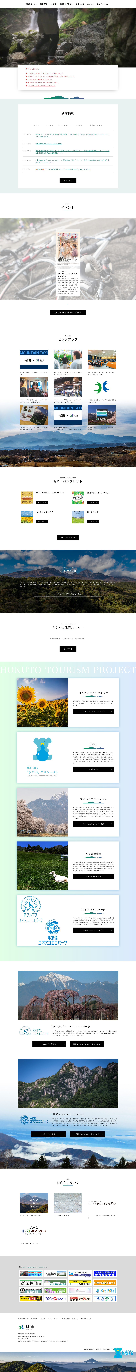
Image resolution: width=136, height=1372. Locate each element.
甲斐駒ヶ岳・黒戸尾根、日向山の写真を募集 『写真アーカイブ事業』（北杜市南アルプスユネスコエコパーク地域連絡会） (72, 135)
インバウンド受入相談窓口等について (41, 86)
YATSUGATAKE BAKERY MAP (50, 493)
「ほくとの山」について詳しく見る (68, 594)
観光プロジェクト (103, 4)
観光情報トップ (31, 4)
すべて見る (68, 180)
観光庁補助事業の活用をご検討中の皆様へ (43, 82)
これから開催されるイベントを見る (68, 312)
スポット (90, 4)
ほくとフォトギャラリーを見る (93, 711)
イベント (53, 4)
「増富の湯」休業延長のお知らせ (40, 79)
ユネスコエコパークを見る (93, 930)
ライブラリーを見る (68, 537)
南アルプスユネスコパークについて (86, 1044)
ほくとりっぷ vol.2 (44, 512)
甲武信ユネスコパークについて (87, 1134)
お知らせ (37, 125)
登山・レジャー (64, 125)
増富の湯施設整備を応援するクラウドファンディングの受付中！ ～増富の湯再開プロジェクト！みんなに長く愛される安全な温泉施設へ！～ (72, 152)
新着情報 (43, 4)
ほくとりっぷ (93, 512)
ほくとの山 (80, 4)
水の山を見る (94, 769)
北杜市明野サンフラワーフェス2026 (49, 144)
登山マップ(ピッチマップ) (98, 493)
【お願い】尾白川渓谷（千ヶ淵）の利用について (45, 73)
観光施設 (79, 125)
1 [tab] (68, 304)
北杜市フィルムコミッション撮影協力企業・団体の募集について (51, 76)
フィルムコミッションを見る (94, 824)
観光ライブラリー (66, 4)
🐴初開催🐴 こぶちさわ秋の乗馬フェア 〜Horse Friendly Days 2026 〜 (63, 169)
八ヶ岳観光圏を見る (93, 876)
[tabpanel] (68, 262)
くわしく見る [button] (42, 502)
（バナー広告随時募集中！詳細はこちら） (35, 1267)
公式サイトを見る (49, 1044)
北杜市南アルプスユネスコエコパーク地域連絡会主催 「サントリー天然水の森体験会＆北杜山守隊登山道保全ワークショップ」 (72, 161)
